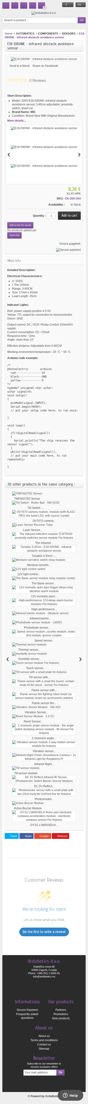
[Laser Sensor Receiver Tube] (32, 525)
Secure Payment (27, 1010)
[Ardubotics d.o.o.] (44, 13)
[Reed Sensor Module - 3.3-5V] (33, 716)
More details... (16, 120)
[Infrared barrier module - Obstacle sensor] (40, 613)
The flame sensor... (44, 583)
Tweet (13, 836)
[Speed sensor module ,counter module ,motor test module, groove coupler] (44, 633)
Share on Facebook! (45, 66)
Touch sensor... (35, 668)
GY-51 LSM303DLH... (44, 825)
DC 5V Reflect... (44, 786)
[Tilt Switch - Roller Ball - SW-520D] (35, 503)
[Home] (6, 5)
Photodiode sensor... (37, 627)
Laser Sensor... (32, 530)
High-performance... (44, 609)
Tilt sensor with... (39, 677)
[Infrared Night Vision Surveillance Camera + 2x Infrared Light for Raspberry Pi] (44, 757)
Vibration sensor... (44, 751)
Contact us (44, 1044)
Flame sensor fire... (44, 703)
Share (28, 836)
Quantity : (39, 215)
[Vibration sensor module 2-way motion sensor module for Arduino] (44, 744)
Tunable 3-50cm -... (44, 556)
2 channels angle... (44, 738)
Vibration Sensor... (36, 712)
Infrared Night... (44, 764)
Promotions (61, 1014)
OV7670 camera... (44, 520)
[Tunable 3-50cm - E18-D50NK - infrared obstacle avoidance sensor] (44, 549)
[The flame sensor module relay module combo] (43, 578)
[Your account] (32, 5)
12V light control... (28, 574)
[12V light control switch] (28, 569)
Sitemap (44, 1048)
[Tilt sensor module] (25, 768)
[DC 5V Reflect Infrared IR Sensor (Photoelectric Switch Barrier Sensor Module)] (44, 779)
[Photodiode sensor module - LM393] (37, 622)
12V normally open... (44, 596)
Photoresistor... (44, 799)
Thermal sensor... (29, 649)
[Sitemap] (23, 5)
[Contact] (14, 5)
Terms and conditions (44, 1040)
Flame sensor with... (44, 690)
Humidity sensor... (29, 659)
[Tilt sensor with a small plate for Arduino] (39, 672)
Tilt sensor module (26, 773)
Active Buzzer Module (28, 808)
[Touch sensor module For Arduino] (35, 663)
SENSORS (69, 33)
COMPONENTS (48, 33)
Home (8, 33)
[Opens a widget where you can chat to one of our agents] (70, 1096)
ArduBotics (53, 1096)
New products (61, 1018)
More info (14, 261)
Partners (60, 1010)
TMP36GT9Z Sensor (27, 498)
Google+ (44, 836)
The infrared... (44, 543)
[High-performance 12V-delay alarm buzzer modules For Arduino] (44, 602)
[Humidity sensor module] (29, 654)
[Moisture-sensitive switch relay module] (38, 560)
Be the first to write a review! (44, 931)
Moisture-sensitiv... (38, 565)
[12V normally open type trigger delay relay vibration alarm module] (44, 589)
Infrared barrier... (40, 618)
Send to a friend (19, 66)
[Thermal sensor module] (29, 644)
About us (44, 1036)
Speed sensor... (44, 640)
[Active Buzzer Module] (28, 803)
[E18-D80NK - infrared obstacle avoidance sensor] (44, 128)
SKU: (60, 198)
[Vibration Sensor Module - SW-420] (36, 707)
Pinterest (62, 836)
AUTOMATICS (25, 33)
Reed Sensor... (33, 721)
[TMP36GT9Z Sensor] (27, 493)
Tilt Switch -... (35, 508)
